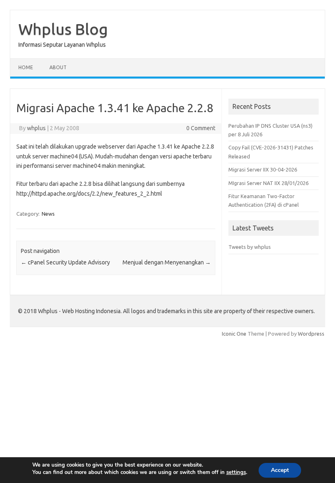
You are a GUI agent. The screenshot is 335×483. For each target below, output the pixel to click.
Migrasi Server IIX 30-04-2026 (262, 169)
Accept (280, 470)
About (58, 67)
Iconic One (234, 333)
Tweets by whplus (249, 247)
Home (25, 67)
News (48, 214)
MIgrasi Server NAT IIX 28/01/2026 (268, 183)
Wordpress (311, 333)
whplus (36, 128)
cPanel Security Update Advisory (65, 262)
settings (236, 472)
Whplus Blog (63, 29)
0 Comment (200, 128)
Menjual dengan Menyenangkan (167, 262)
